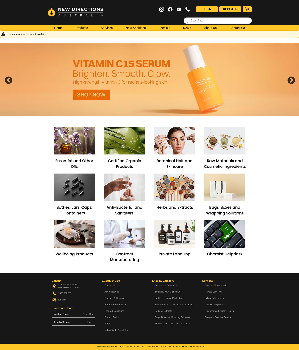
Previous (6, 79)
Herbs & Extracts (163, 311)
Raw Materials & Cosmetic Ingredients (174, 304)
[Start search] (186, 20)
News (187, 28)
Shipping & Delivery (114, 298)
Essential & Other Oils (166, 285)
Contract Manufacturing (216, 285)
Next (288, 79)
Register (230, 9)
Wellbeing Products (74, 254)
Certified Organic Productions (169, 298)
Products (82, 28)
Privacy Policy (112, 317)
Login (207, 9)
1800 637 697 (166, 346)
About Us (210, 28)
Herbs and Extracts (174, 207)
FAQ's (108, 323)
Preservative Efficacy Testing (219, 311)
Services (107, 28)
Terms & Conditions (114, 311)
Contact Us (237, 28)
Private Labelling (175, 254)
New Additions (136, 28)
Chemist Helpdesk (224, 254)
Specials (164, 28)
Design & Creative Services (219, 317)
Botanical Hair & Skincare (167, 291)
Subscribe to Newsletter (116, 330)
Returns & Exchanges (115, 304)
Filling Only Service (214, 298)
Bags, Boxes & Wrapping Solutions (172, 317)
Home (58, 28)
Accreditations (112, 291)
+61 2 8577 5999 (196, 346)
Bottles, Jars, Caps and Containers (172, 323)
